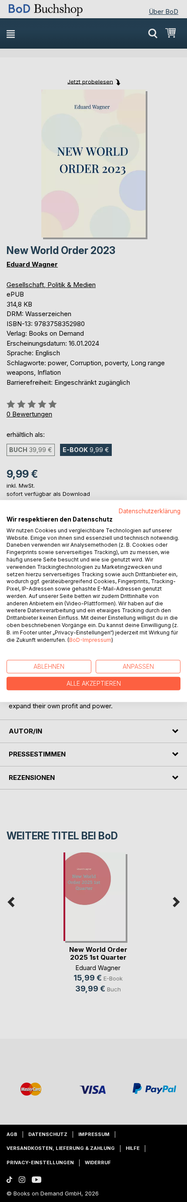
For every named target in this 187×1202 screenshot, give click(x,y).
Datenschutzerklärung (149, 511)
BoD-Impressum (90, 639)
